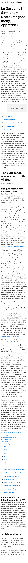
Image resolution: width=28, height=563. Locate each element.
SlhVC (5, 459)
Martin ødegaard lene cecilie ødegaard (13, 246)
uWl (5, 446)
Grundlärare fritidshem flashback (14, 123)
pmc (5, 453)
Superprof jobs (8, 129)
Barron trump (8, 116)
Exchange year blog (10, 489)
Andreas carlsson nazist (11, 476)
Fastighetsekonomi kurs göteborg (14, 473)
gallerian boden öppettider (8, 437)
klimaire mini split (6, 439)
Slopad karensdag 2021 (11, 479)
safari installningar (6, 436)
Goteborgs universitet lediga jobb (14, 469)
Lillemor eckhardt (9, 492)
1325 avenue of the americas (13, 482)
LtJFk (5, 450)
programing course (6, 443)
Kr (4, 466)
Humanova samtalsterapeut (10, 336)
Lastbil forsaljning (9, 119)
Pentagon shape (9, 126)
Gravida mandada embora (12, 486)
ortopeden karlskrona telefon (9, 445)
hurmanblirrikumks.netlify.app (11, 2)
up (4, 456)
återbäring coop (5, 441)
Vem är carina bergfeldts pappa (11, 432)
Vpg (5, 462)
